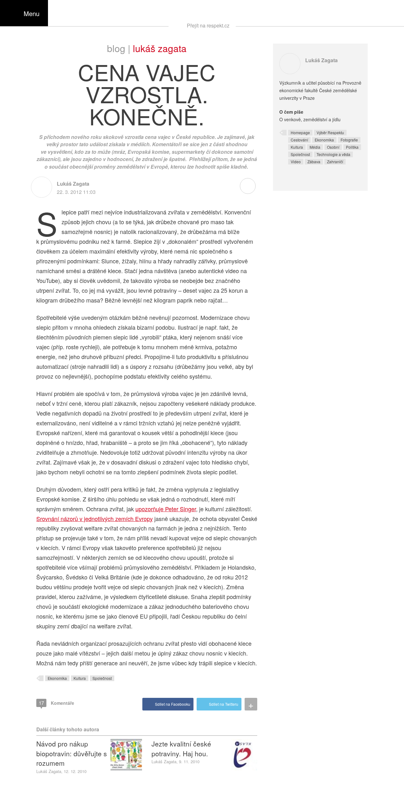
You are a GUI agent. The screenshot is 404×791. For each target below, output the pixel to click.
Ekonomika (57, 678)
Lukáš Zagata (160, 48)
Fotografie (349, 139)
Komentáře (56, 702)
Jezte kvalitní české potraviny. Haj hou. (181, 748)
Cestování (299, 139)
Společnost (102, 678)
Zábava (313, 161)
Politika (352, 147)
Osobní (333, 147)
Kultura (80, 678)
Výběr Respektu (330, 132)
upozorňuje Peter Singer (165, 509)
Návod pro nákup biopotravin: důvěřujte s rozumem (71, 753)
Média (315, 147)
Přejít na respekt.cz (208, 25)
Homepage (300, 132)
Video (296, 161)
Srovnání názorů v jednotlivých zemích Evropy (94, 518)
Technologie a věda (333, 154)
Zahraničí (335, 161)
